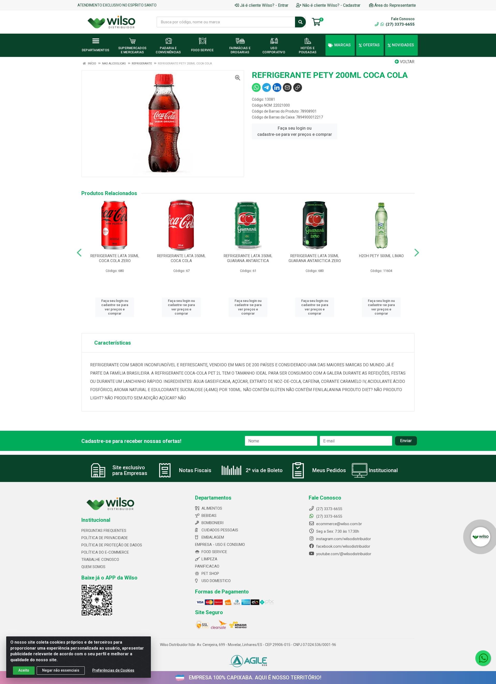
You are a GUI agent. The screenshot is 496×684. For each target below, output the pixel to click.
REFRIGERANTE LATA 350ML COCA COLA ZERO (114, 258)
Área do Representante (395, 5)
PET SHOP (210, 573)
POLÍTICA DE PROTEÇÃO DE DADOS (111, 545)
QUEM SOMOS (93, 566)
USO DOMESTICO (216, 580)
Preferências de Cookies (113, 670)
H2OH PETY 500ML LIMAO (381, 256)
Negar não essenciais (60, 670)
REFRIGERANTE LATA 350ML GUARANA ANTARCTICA (248, 258)
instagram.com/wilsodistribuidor (343, 539)
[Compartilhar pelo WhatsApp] (256, 87)
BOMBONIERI (212, 523)
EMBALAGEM (213, 537)
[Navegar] (79, 253)
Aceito (23, 670)
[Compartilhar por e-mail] (287, 87)
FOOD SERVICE (214, 551)
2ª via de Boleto (264, 470)
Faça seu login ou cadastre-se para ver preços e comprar (294, 131)
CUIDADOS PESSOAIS (220, 530)
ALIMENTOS (212, 508)
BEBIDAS (209, 515)
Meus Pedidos (329, 470)
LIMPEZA (209, 559)
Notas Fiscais (195, 470)
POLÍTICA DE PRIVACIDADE (104, 538)
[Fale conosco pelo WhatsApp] (483, 658)
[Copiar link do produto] (297, 87)
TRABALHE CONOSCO (100, 559)
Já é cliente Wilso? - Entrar (264, 5)
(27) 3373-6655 (400, 24)
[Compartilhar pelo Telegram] (266, 87)
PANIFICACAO (207, 566)
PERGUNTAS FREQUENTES (103, 530)
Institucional (383, 470)
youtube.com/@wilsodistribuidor (343, 554)
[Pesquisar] (300, 22)
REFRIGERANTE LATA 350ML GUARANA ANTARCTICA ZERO (315, 258)
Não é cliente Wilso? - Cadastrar (331, 5)
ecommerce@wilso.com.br (338, 524)
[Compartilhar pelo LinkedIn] (277, 87)
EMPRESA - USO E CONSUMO (220, 544)
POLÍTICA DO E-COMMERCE (105, 552)
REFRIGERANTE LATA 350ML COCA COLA (181, 258)
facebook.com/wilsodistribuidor (342, 546)
